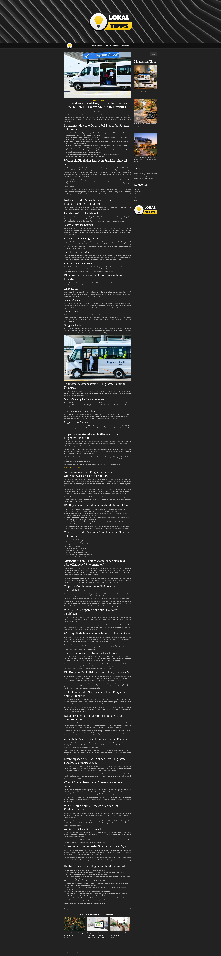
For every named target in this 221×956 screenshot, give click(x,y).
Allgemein (137, 189)
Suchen (154, 54)
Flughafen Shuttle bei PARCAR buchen (75, 468)
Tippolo (68, 909)
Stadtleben (141, 178)
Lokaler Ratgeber (112, 46)
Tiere (146, 178)
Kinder (152, 176)
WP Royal (75, 952)
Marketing (137, 196)
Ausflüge (141, 173)
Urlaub (148, 178)
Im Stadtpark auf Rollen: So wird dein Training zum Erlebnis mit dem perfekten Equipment (145, 126)
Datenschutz (146, 952)
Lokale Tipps (97, 46)
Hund (143, 176)
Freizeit (155, 173)
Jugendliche (147, 176)
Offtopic (125, 46)
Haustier (136, 176)
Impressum (153, 952)
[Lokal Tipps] (110, 21)
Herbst (139, 176)
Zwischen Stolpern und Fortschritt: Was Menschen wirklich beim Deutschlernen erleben (145, 92)
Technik (136, 200)
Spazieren (136, 178)
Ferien (150, 173)
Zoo (152, 178)
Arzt (135, 173)
